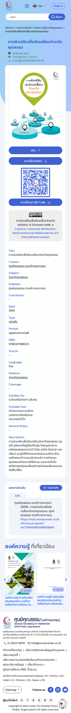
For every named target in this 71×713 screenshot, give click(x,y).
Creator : (14, 262)
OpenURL (53, 488)
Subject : (14, 273)
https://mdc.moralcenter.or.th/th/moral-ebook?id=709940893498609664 (39, 523)
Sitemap (11, 690)
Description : (17, 437)
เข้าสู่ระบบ (58, 6)
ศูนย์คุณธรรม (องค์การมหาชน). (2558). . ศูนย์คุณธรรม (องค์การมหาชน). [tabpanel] (37, 515)
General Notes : (19, 426)
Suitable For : (17, 395)
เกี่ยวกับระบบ (35, 664)
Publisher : (15, 284)
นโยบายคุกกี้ (10, 655)
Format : (14, 329)
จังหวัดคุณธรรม (18, 277)
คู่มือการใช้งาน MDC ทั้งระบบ (20, 669)
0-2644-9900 (16, 643)
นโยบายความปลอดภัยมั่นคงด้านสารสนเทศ (28, 660)
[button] (62, 703)
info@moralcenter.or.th (46, 643)
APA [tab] (17, 496)
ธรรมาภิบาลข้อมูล (13, 664)
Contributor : (17, 295)
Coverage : (15, 384)
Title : (12, 251)
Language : (16, 362)
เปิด (33, 150)
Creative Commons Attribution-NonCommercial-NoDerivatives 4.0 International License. (35, 233)
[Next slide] (66, 579)
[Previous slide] (5, 579)
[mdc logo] (35, 622)
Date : (12, 306)
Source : (14, 351)
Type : (12, 318)
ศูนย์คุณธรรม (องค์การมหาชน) (27, 266)
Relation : (15, 373)
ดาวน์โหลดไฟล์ (33, 161)
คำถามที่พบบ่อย (12, 650)
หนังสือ (13, 322)
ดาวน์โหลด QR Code (33, 202)
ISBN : (12, 340)
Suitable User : (18, 407)
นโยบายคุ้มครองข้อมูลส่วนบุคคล (44, 650)
